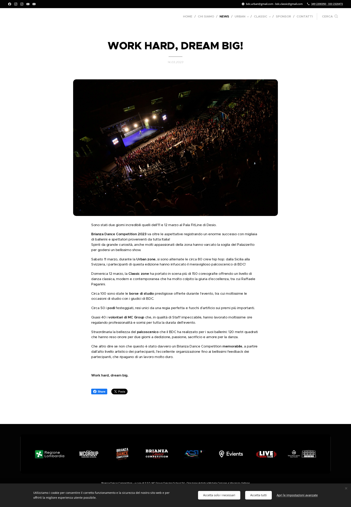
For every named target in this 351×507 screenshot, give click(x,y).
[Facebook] (9, 4)
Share (101, 391)
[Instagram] (15, 4)
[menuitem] (189, 16)
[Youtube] (27, 4)
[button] (330, 16)
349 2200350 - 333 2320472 (327, 4)
